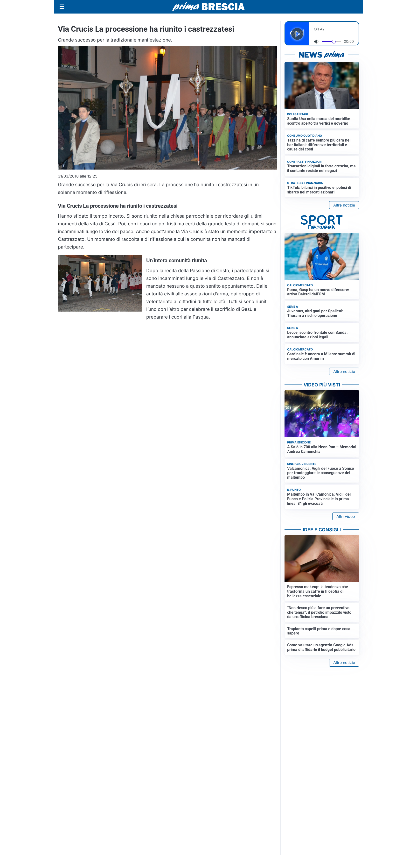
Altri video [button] (345, 516)
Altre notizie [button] (344, 205)
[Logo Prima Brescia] (208, 7)
